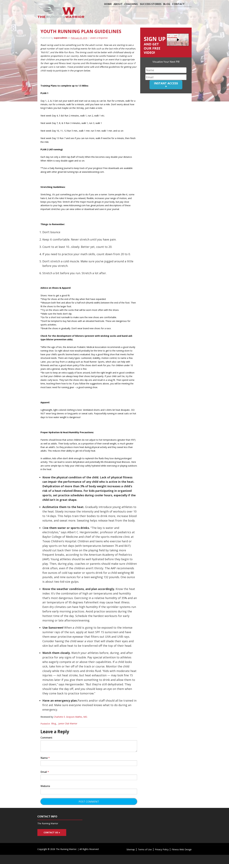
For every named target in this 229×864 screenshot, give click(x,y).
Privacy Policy (162, 849)
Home (108, 4)
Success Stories (150, 4)
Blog (166, 4)
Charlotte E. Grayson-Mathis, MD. (71, 716)
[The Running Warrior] (59, 17)
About (118, 4)
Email (45, 772)
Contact (178, 4)
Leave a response (99, 37)
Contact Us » (52, 832)
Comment (46, 737)
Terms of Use (145, 849)
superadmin (60, 37)
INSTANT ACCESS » (166, 84)
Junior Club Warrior (67, 723)
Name (45, 758)
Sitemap (130, 849)
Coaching (131, 4)
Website (45, 786)
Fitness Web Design (182, 849)
